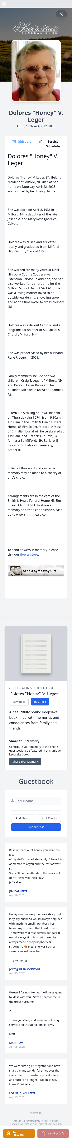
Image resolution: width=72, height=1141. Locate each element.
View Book (18, 702)
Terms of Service (46, 1124)
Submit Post (36, 827)
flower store (29, 554)
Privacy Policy (25, 1124)
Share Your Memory (25, 761)
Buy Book (40, 702)
